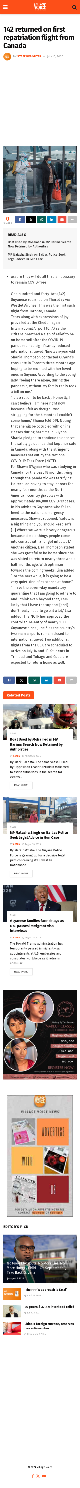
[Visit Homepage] (40, 7)
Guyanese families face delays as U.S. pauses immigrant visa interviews (37, 926)
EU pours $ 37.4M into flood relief (49, 1307)
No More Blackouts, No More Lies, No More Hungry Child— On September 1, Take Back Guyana (36, 1268)
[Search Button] (74, 7)
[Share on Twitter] (31, 219)
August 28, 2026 (32, 756)
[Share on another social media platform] (72, 219)
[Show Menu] (5, 7)
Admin (16, 756)
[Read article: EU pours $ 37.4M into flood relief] (12, 1311)
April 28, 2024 (33, 1295)
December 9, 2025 (36, 1334)
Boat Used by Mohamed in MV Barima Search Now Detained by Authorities (36, 744)
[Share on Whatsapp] (41, 219)
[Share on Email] (62, 219)
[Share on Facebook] (20, 219)
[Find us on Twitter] (38, 1476)
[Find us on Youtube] (44, 1476)
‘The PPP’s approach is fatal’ (45, 1290)
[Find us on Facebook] (33, 1476)
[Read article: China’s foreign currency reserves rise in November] (12, 1328)
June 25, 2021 (33, 1312)
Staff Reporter (29, 56)
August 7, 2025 (16, 1278)
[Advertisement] (40, 102)
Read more (23, 784)
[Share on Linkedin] (51, 219)
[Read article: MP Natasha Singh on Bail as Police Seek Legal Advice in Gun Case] (40, 815)
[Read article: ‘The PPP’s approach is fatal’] (12, 1294)
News (17, 21)
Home (6, 21)
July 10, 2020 (55, 56)
